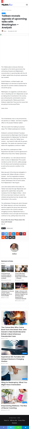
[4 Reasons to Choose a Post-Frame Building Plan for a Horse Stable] (7, 286)
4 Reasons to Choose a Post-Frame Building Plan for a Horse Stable (7, 293)
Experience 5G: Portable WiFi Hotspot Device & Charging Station (13, 359)
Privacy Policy (21, 420)
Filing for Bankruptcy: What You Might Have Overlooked (14, 383)
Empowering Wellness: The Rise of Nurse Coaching (14, 407)
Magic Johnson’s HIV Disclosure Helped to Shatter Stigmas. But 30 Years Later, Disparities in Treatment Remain (21, 295)
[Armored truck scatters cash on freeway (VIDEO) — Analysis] (7, 268)
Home (4, 10)
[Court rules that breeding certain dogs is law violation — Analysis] (21, 268)
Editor (5, 31)
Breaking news (10, 228)
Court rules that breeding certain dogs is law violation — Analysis (21, 276)
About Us (6, 420)
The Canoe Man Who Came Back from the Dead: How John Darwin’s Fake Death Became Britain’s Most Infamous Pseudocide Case (14, 331)
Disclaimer (14, 423)
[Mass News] (6, 5)
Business (9, 10)
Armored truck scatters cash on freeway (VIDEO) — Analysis (6, 276)
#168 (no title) (13, 420)
